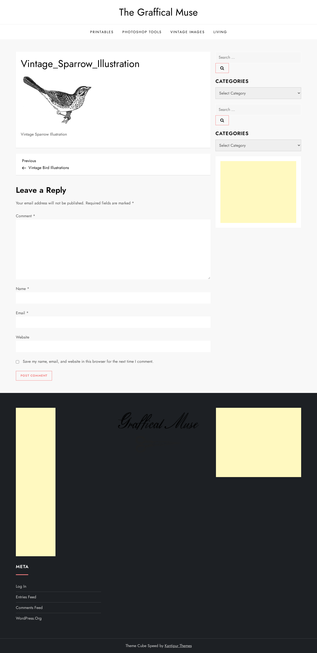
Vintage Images (187, 31)
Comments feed (29, 607)
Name (22, 288)
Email (22, 313)
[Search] (222, 68)
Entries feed (26, 597)
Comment (25, 216)
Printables (102, 31)
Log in (21, 586)
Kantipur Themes (178, 646)
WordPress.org (29, 618)
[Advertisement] (258, 192)
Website (22, 337)
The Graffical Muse (158, 12)
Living (220, 31)
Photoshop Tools (142, 31)
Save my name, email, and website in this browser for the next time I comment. (88, 361)
